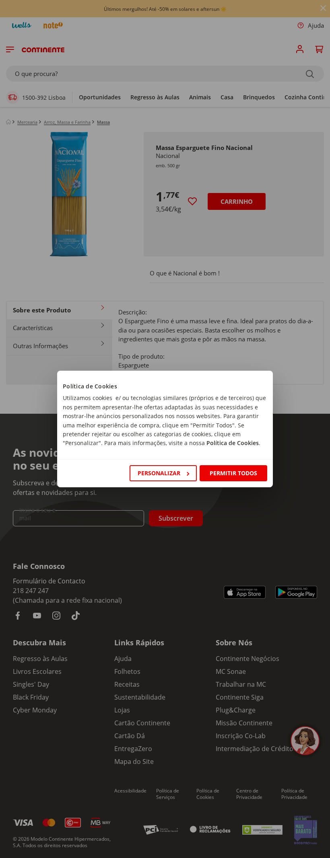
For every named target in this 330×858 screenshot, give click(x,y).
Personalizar (159, 473)
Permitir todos (233, 473)
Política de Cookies (232, 443)
